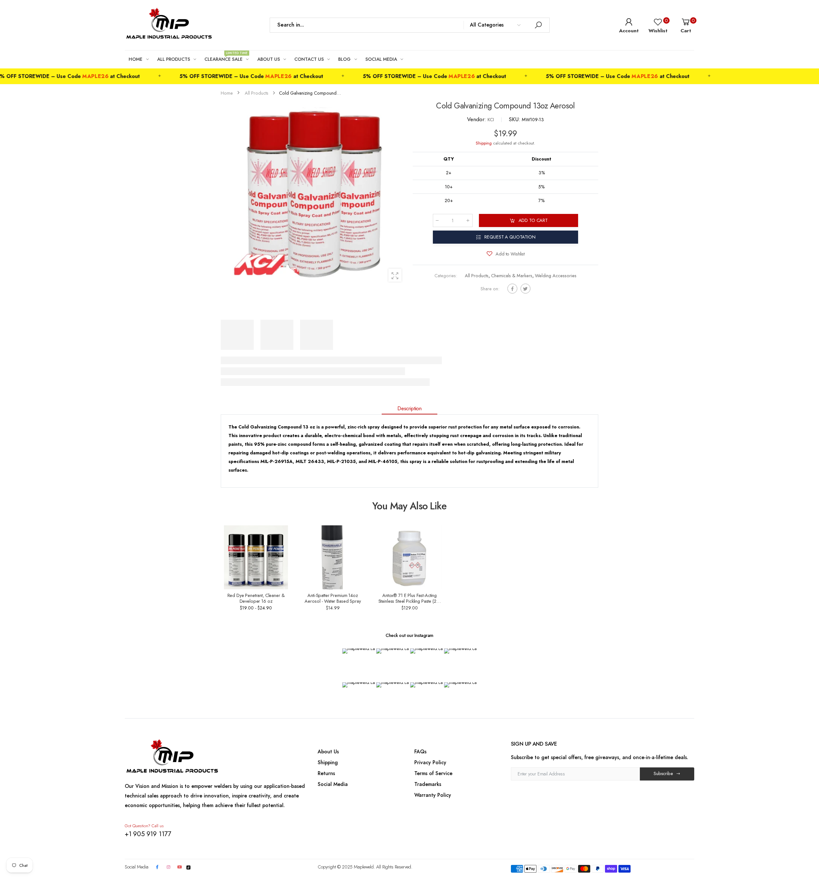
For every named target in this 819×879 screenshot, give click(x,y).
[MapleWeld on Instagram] (168, 867)
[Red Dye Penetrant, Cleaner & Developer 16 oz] (256, 557)
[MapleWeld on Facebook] (157, 867)
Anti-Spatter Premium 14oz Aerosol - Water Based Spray (333, 598)
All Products (477, 276)
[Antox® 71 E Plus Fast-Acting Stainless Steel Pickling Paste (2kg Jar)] (409, 557)
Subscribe (663, 773)
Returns (326, 773)
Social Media (333, 784)
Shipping (484, 143)
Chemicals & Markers (511, 276)
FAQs (420, 751)
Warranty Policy (432, 795)
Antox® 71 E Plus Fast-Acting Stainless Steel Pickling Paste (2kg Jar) (409, 601)
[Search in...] (538, 25)
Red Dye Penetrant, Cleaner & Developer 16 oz (256, 598)
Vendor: (477, 119)
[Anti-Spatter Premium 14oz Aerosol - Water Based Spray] (332, 557)
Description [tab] (409, 408)
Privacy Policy (430, 762)
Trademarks (427, 784)
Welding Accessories (555, 276)
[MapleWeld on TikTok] (188, 867)
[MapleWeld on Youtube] (179, 867)
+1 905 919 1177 (148, 834)
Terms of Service (433, 773)
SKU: (515, 119)
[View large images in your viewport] (395, 275)
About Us (328, 751)
